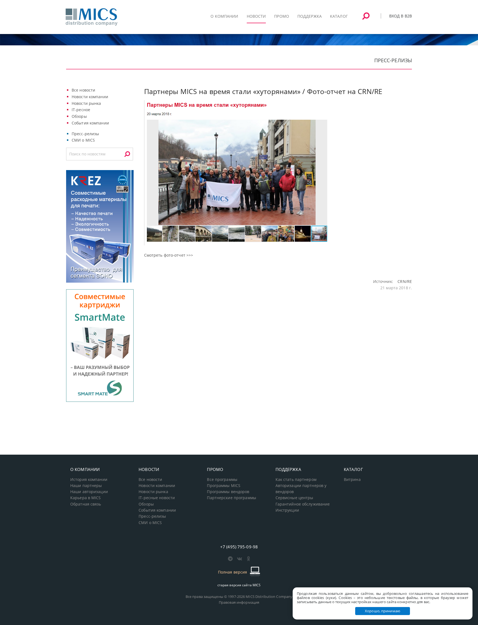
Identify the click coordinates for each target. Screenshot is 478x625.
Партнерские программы (231, 497)
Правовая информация (239, 602)
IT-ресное (81, 109)
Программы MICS (223, 485)
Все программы (222, 479)
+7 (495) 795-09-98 (239, 547)
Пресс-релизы (85, 133)
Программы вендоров (228, 491)
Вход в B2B (400, 16)
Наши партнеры (86, 485)
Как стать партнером (296, 479)
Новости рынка (86, 103)
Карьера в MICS (85, 497)
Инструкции (287, 510)
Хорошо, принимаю (382, 610)
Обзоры (79, 116)
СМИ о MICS (83, 140)
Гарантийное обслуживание (303, 504)
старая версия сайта (239, 585)
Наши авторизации (89, 491)
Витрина (352, 479)
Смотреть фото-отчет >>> (168, 255)
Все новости (83, 90)
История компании (88, 479)
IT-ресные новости (157, 497)
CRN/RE (405, 281)
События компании (90, 123)
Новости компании (90, 96)
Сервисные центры (294, 497)
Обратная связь (85, 504)
